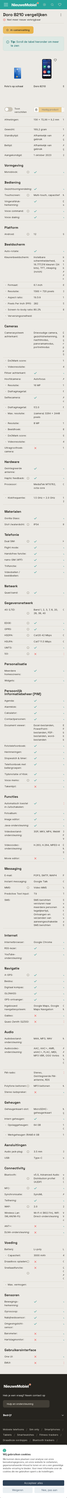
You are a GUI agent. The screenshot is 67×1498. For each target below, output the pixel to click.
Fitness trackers (48, 1434)
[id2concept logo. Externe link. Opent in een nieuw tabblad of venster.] (4, 1450)
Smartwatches (25, 1434)
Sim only (34, 1429)
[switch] (8, 109)
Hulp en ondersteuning (20, 1403)
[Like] (55, 60)
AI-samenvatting (20, 29)
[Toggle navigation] (5, 4)
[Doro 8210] (47, 69)
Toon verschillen (21, 110)
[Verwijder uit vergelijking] (36, 109)
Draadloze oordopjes (15, 1440)
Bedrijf (7, 1415)
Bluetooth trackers (43, 1440)
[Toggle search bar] (52, 5)
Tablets (7, 1434)
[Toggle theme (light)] (44, 5)
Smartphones (52, 1429)
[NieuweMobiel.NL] (21, 4)
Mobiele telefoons (13, 1429)
